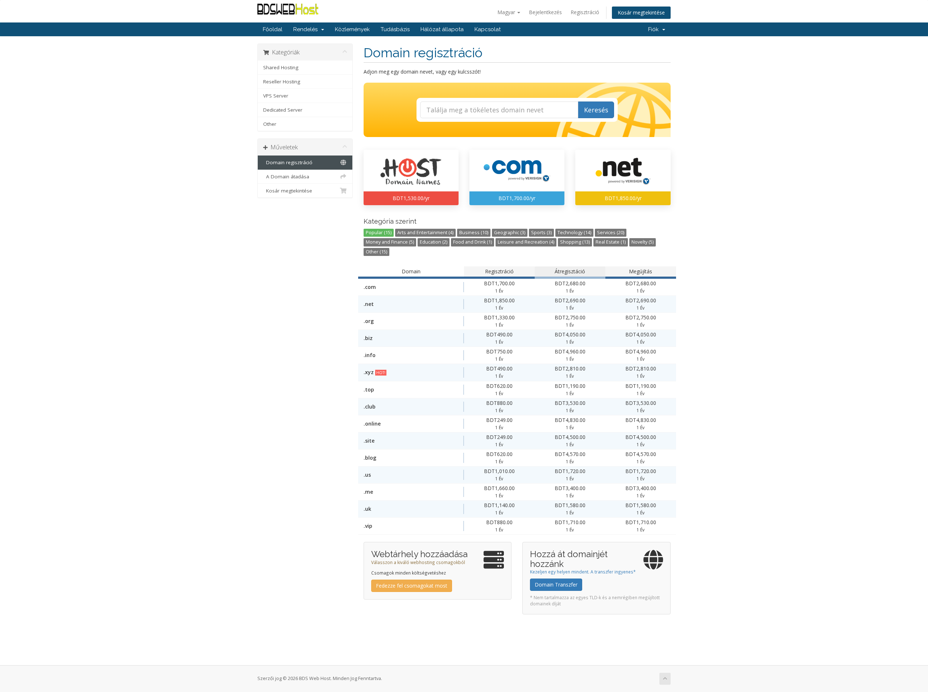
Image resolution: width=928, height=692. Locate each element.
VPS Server (275, 95)
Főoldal (272, 29)
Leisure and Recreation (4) (526, 242)
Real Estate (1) (611, 242)
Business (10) (473, 232)
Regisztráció (585, 12)
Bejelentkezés (545, 12)
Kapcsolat (488, 29)
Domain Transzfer (556, 584)
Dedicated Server (282, 110)
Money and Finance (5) (390, 242)
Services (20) (610, 232)
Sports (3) (541, 232)
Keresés (596, 109)
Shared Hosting (280, 67)
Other (269, 124)
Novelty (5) (642, 242)
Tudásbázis (395, 29)
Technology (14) (574, 232)
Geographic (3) (509, 232)
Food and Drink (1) (472, 242)
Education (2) (433, 242)
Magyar (507, 12)
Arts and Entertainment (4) (425, 232)
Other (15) (376, 252)
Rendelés (306, 29)
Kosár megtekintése (641, 12)
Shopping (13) (575, 242)
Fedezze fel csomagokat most (411, 585)
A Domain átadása (286, 176)
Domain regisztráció (287, 162)
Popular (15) (379, 232)
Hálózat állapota (442, 29)
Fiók (655, 29)
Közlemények (352, 29)
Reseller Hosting (281, 81)
